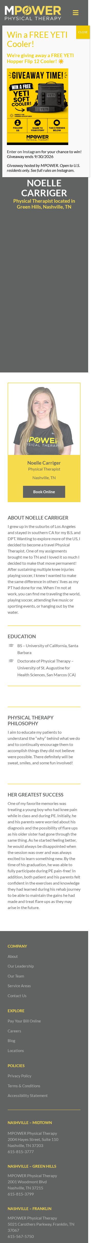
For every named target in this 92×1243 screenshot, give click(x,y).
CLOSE (83, 32)
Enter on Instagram (24, 151)
